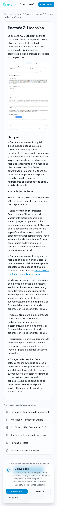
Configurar (13, 497)
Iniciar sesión (29, 4)
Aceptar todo (17, 491)
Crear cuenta (46, 4)
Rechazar (40, 491)
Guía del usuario (33, 14)
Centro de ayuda (13, 14)
